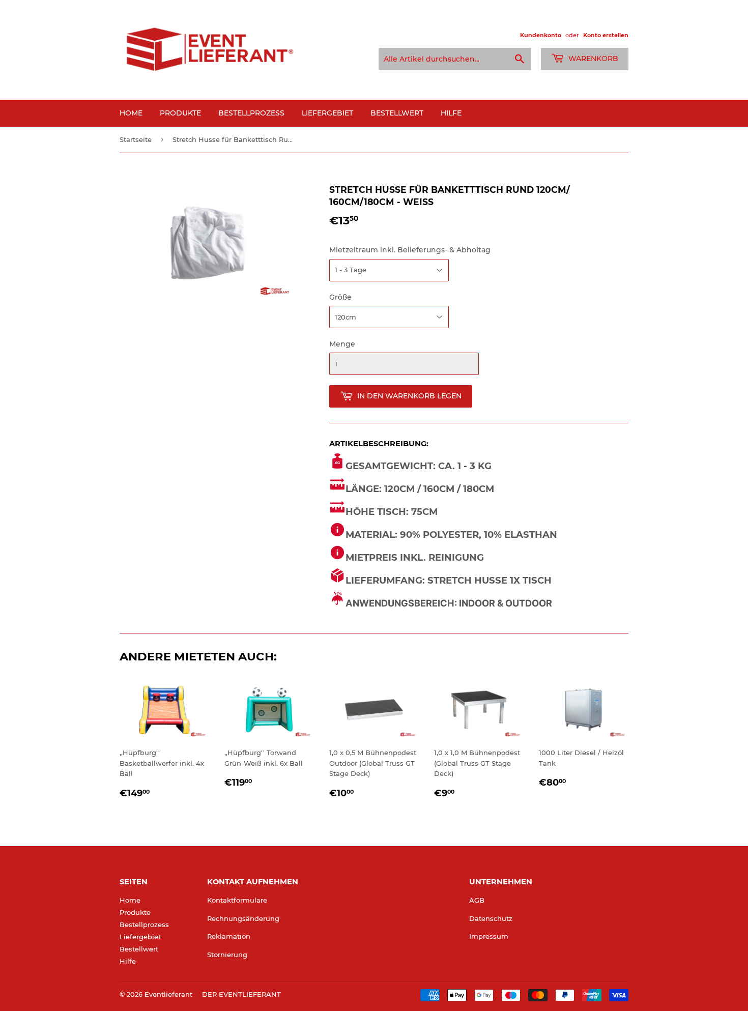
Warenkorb (592, 58)
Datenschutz (490, 918)
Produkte (180, 113)
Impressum (488, 936)
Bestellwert (396, 113)
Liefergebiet (327, 113)
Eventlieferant (168, 994)
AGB (476, 900)
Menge (342, 344)
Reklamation (228, 936)
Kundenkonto (540, 35)
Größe (340, 297)
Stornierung (227, 954)
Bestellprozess (251, 113)
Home (131, 113)
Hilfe (451, 113)
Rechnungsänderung (243, 918)
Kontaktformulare (237, 900)
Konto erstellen (605, 35)
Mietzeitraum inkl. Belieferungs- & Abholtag (410, 249)
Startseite (136, 139)
